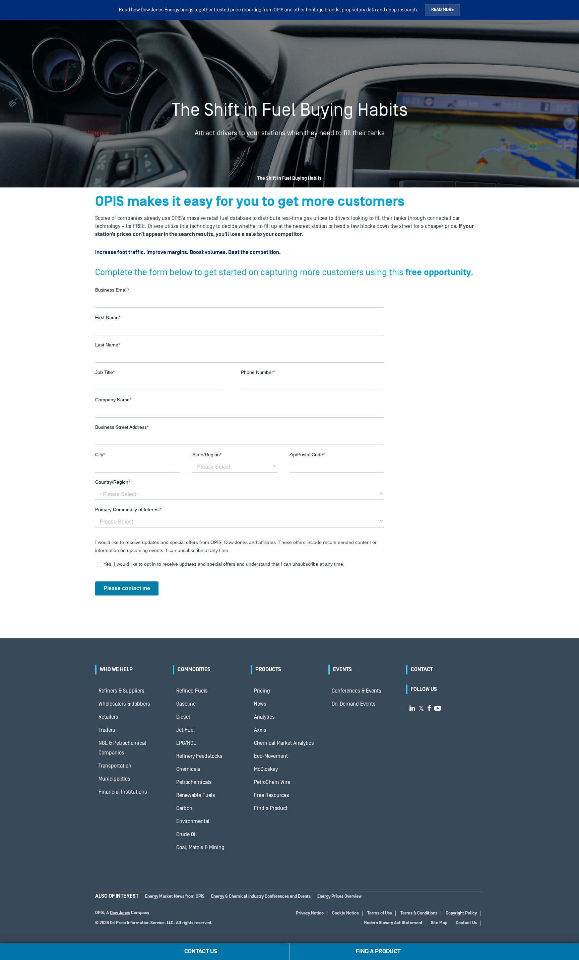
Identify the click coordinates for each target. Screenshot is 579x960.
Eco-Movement (271, 756)
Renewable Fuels (195, 795)
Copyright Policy (461, 913)
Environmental (192, 821)
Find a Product (270, 808)
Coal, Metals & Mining (200, 848)
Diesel (183, 717)
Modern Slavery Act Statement (393, 923)
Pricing (262, 691)
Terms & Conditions (418, 913)
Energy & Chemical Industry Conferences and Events (261, 896)
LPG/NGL (186, 743)
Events (342, 669)
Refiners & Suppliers (121, 691)
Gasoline (186, 704)
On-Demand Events (354, 704)
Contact (422, 669)
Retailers (108, 717)
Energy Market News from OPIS (174, 896)
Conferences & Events (356, 691)
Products (268, 669)
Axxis (260, 730)
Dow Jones (120, 912)
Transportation (115, 766)
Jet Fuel (185, 730)
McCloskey (266, 769)
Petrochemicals (194, 782)
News (260, 704)
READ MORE (442, 9)
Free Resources (271, 795)
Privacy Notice (310, 913)
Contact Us (466, 923)
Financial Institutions (123, 792)
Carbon (184, 808)
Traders (107, 730)
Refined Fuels (192, 691)
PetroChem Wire (272, 782)
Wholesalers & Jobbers (124, 704)
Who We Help (116, 669)
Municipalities (114, 779)
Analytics (264, 717)
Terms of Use (379, 913)
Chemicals (188, 769)
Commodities (194, 669)
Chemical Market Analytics (284, 743)
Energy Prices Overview (339, 896)
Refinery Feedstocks (199, 756)
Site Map (439, 923)
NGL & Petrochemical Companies (122, 748)
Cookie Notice (345, 913)
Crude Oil (186, 834)
